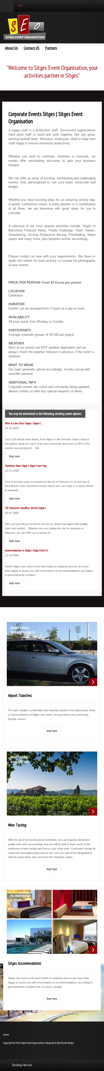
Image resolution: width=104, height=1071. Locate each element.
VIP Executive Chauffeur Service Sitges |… (26, 508)
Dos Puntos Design (65, 1043)
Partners (51, 48)
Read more (14, 456)
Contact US (31, 48)
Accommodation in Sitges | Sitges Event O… (27, 550)
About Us (11, 48)
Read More (52, 731)
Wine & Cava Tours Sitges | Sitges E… (24, 423)
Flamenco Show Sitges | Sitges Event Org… (27, 465)
